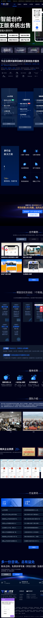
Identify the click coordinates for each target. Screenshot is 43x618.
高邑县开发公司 (15, 608)
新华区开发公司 (18, 607)
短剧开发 (25, 4)
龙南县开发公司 (35, 610)
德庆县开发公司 (29, 610)
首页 (14, 4)
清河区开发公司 (15, 611)
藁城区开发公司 (36, 607)
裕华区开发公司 (30, 607)
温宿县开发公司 (23, 610)
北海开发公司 (38, 611)
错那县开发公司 (17, 610)
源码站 (20, 613)
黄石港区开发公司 (21, 611)
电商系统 (21, 597)
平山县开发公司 (38, 608)
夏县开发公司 (27, 611)
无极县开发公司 (32, 608)
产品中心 (19, 4)
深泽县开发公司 (21, 608)
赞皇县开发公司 (26, 608)
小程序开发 (37, 4)
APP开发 (31, 4)
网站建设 (21, 599)
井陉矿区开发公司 (24, 607)
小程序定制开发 (15, 613)
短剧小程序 (23, 613)
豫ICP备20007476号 (27, 616)
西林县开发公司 (32, 611)
